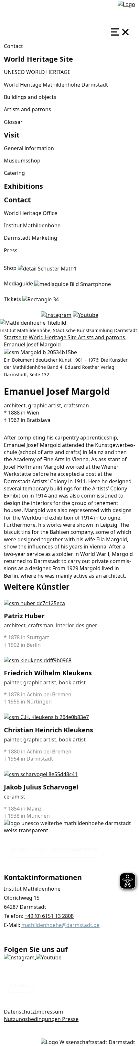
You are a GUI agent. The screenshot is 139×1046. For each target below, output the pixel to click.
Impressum (49, 1011)
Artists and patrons (102, 337)
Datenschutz (19, 1011)
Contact (13, 46)
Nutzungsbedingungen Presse (41, 1019)
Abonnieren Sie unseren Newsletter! (54, 849)
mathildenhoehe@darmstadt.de (60, 925)
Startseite (15, 337)
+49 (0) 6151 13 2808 (49, 916)
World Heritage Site (53, 337)
